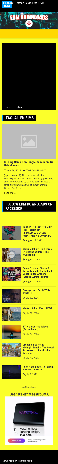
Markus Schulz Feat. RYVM (30, 3)
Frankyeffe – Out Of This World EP (36, 292)
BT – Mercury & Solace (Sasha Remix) (35, 328)
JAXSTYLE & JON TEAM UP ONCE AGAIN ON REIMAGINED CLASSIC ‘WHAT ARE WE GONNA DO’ (37, 231)
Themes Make (25, 460)
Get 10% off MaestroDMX (29, 394)
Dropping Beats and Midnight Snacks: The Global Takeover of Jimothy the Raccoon (38, 349)
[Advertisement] (29, 75)
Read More (10, 192)
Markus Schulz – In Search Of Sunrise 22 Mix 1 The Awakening (37, 252)
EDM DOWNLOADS (36, 170)
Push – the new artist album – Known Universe (38, 368)
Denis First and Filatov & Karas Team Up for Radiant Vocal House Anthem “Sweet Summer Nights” (37, 272)
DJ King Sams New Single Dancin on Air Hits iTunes (28, 163)
